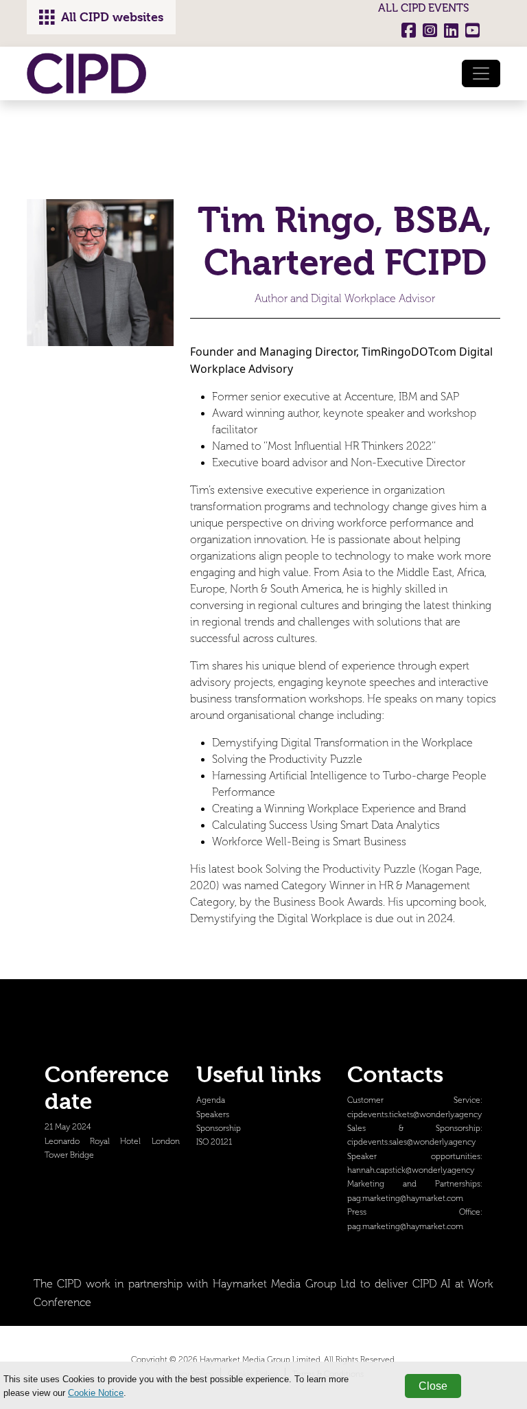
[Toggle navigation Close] (481, 73)
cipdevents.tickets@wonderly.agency (414, 1114)
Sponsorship (218, 1128)
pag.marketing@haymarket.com (405, 1198)
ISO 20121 (214, 1142)
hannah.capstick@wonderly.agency (410, 1170)
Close (433, 1386)
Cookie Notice (96, 1393)
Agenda (210, 1100)
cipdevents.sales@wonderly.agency (411, 1142)
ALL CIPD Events (423, 7)
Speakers (212, 1114)
